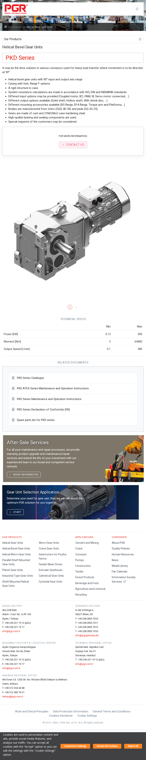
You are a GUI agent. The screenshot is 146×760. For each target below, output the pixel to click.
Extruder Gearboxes (51, 570)
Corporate (119, 537)
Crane (79, 548)
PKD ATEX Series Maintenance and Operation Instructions (52, 388)
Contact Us (75, 144)
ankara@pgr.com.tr (12, 696)
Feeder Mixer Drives (50, 564)
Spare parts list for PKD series (35, 420)
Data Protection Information (70, 711)
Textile (79, 571)
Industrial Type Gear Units (17, 575)
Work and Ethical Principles (31, 711)
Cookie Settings (87, 715)
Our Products (12, 537)
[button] (70, 307)
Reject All (133, 746)
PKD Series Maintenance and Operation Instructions (48, 399)
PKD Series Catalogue (29, 378)
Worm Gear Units (49, 542)
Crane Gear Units (49, 548)
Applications (84, 537)
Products (16, 26)
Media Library (120, 565)
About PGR (118, 542)
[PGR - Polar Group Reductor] (15, 9)
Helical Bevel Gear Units (16, 548)
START (16, 512)
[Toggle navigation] (137, 9)
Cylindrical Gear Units (51, 575)
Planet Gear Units (12, 570)
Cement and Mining (87, 542)
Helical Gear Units (12, 542)
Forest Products (84, 577)
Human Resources (123, 554)
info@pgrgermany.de (86, 635)
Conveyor (81, 554)
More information (25, 474)
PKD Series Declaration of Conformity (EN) (42, 409)
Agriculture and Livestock (90, 588)
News (115, 560)
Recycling (81, 594)
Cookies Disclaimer (61, 715)
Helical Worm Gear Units (16, 554)
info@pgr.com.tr (11, 631)
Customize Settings (75, 746)
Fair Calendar (120, 571)
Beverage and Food (86, 583)
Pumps (79, 560)
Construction (83, 565)
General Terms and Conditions (111, 711)
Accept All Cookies (107, 746)
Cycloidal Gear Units (50, 581)
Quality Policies (121, 548)
